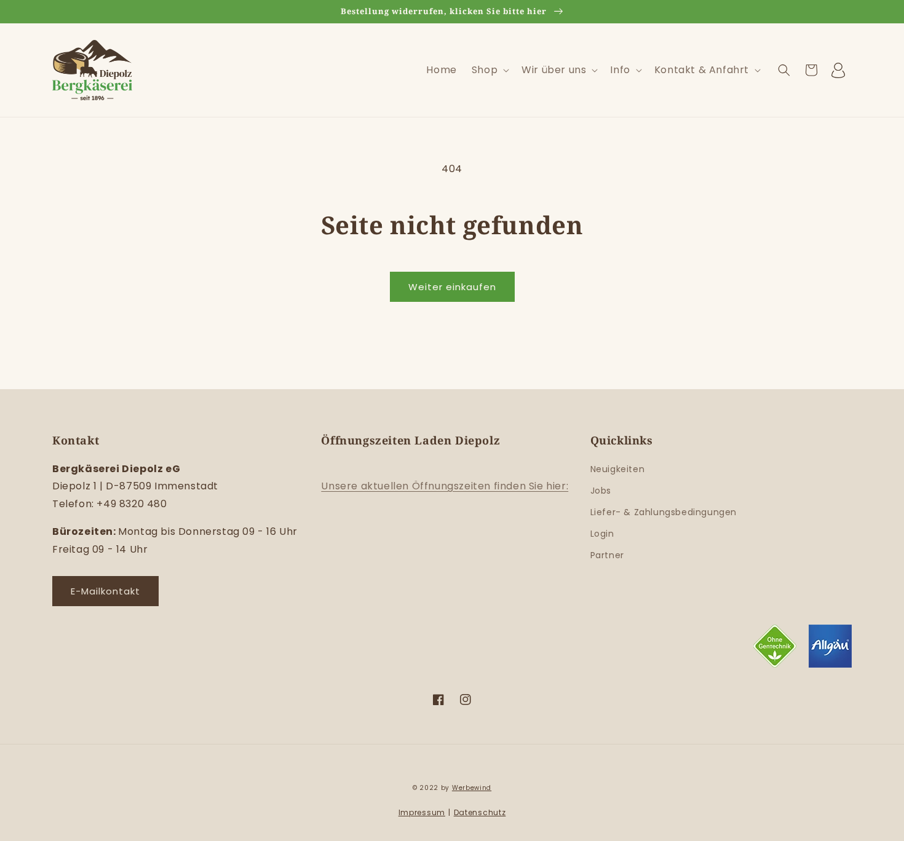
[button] (489, 70)
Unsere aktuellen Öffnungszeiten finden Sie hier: (444, 486)
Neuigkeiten (617, 469)
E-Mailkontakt (105, 591)
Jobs (600, 490)
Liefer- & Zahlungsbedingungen (663, 512)
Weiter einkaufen (452, 286)
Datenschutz (480, 812)
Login (602, 533)
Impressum (421, 812)
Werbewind (471, 787)
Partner (607, 555)
